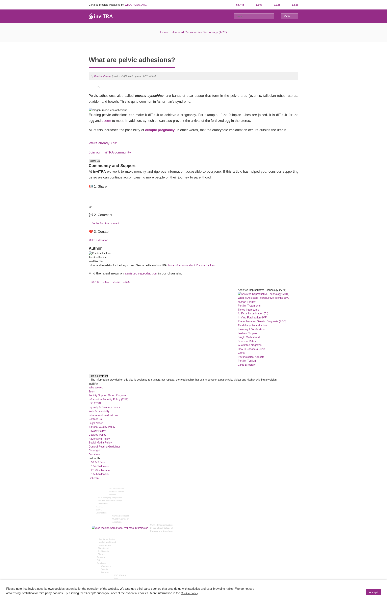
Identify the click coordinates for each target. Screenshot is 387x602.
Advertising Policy (99, 438)
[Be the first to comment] (297, 90)
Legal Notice (96, 423)
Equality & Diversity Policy (104, 407)
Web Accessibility (99, 411)
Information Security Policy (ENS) (108, 399)
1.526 (294, 4)
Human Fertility (247, 301)
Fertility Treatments (249, 305)
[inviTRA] (101, 16)
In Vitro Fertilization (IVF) (252, 317)
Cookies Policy (97, 434)
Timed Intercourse (248, 309)
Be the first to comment (105, 223)
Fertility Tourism (247, 360)
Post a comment (98, 375)
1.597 (258, 4)
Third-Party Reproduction (252, 325)
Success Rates (247, 341)
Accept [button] (373, 592)
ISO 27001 (95, 403)
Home (164, 32)
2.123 (276, 4)
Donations (94, 454)
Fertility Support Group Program (107, 395)
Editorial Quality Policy (102, 426)
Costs (241, 352)
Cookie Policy (189, 593)
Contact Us (95, 418)
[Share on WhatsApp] (90, 86)
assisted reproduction (141, 273)
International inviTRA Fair (103, 415)
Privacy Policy (97, 430)
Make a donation (98, 240)
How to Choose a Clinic (251, 349)
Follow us (94, 160)
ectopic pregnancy (160, 130)
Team (92, 391)
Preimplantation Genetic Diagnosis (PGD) (262, 321)
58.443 (239, 4)
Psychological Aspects (251, 356)
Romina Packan (102, 75)
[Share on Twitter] (93, 86)
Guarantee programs (250, 344)
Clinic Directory (247, 364)
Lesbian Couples (247, 333)
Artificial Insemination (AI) (253, 313)
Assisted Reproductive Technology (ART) (199, 32)
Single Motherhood (249, 337)
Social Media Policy (100, 442)
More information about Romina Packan (191, 265)
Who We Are (96, 387)
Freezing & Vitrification (251, 329)
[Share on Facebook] (96, 86)
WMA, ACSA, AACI (136, 4)
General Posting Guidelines (105, 446)
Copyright (94, 450)
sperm (106, 121)
